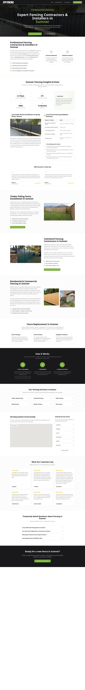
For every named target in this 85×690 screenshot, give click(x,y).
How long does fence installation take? (32, 538)
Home (52, 2)
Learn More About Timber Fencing (17, 227)
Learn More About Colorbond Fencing (52, 269)
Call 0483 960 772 (50, 34)
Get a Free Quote (77, 2)
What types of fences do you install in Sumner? (34, 534)
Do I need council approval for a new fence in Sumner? (36, 531)
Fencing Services (58, 2)
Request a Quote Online (42, 561)
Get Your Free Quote (35, 34)
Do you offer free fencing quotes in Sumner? (33, 527)
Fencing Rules (67, 2)
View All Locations (65, 450)
